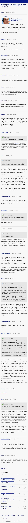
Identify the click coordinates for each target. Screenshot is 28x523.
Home (2, 515)
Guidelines (13, 515)
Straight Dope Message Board (7, 1)
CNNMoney (4, 16)
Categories (7, 515)
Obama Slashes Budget (6, 506)
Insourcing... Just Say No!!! (7, 493)
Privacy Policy (4, 517)
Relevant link (3, 392)
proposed (16, 143)
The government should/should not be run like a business (8, 500)
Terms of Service (20, 515)
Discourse (8, 521)
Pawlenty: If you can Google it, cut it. (14, 5)
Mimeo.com (15, 368)
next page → (3, 468)
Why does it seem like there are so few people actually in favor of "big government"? (8, 479)
